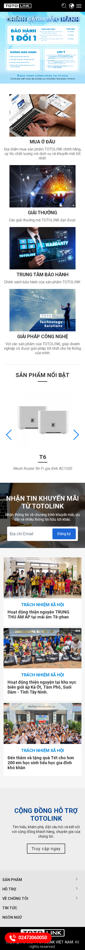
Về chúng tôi (15, 898)
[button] (76, 435)
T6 (42, 457)
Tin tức (9, 908)
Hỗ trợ (9, 889)
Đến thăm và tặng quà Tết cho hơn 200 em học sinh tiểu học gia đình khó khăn (41, 762)
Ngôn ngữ (12, 917)
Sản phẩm (12, 879)
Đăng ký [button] (64, 534)
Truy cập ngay (46, 848)
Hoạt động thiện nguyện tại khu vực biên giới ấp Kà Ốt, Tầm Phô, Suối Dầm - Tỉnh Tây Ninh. (42, 687)
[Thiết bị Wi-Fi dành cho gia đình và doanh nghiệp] (18, 6)
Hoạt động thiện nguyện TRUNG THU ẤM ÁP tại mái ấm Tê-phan (38, 614)
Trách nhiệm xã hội (42, 604)
